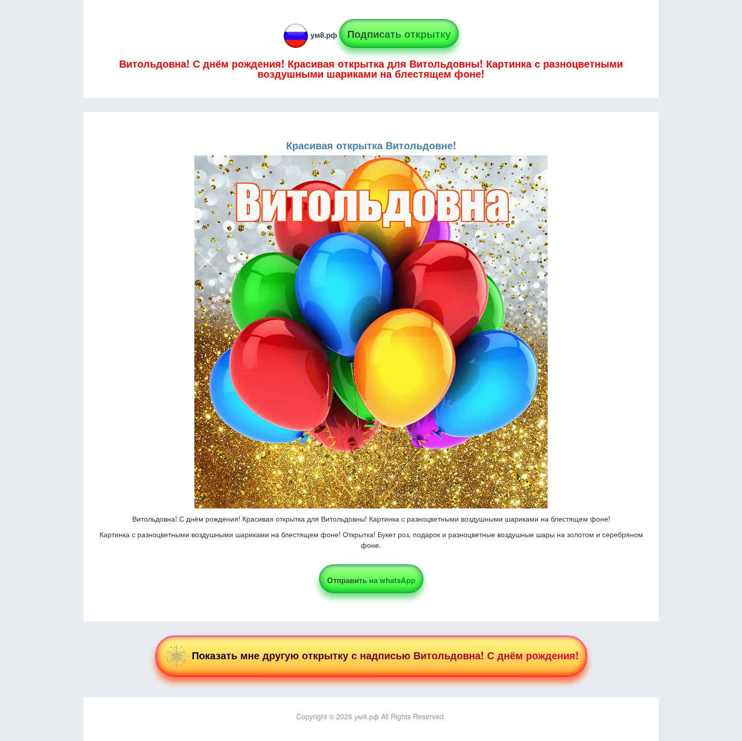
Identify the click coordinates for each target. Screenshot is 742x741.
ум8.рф (323, 34)
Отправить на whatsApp (371, 580)
